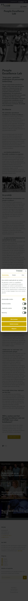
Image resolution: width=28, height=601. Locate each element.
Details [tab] (14, 275)
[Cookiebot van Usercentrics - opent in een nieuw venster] (16, 271)
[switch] (24, 304)
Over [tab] (23, 275)
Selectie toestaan (14, 324)
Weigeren (14, 328)
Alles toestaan (14, 319)
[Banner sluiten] (25, 271)
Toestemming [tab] (5, 275)
